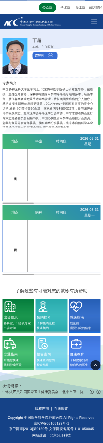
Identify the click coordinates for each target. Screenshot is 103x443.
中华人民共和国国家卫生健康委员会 (30, 392)
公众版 (47, 7)
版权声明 (42, 409)
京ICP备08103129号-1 (51, 423)
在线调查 (61, 409)
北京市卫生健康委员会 (79, 392)
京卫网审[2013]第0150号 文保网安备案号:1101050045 (51, 429)
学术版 (65, 7)
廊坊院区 (95, 7)
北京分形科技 (60, 435)
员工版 (80, 7)
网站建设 (39, 435)
